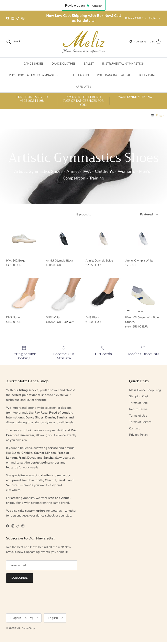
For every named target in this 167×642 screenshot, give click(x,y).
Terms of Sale (138, 403)
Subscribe (19, 578)
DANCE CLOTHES (64, 63)
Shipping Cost (138, 396)
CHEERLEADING (78, 75)
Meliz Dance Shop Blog (145, 390)
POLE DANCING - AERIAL (114, 75)
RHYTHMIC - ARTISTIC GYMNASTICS (34, 75)
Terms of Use (138, 416)
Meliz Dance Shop (25, 628)
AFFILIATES (83, 86)
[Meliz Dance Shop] (83, 41)
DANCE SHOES (33, 63)
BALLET (89, 63)
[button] (132, 41)
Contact (134, 428)
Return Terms (138, 409)
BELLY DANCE (148, 75)
